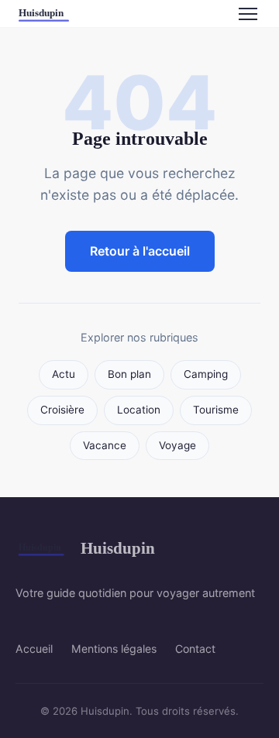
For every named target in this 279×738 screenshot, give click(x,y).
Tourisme (216, 409)
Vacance (104, 445)
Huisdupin (118, 548)
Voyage (177, 445)
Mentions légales (114, 648)
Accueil (34, 648)
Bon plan (129, 374)
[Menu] (248, 14)
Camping (206, 374)
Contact (195, 648)
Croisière (62, 409)
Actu (63, 374)
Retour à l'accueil (140, 251)
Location (138, 409)
